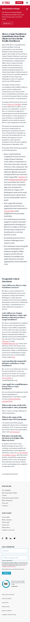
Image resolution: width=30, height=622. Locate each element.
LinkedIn (10, 538)
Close (27, 9)
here (13, 357)
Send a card (5, 525)
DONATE (19, 2)
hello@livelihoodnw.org (17, 180)
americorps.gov (15, 432)
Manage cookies (6, 606)
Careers (4, 495)
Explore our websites (7, 610)
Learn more (14, 586)
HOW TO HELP (6, 513)
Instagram (6, 538)
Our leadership (6, 490)
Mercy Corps (6, 2)
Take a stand (5, 522)
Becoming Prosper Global (9, 493)
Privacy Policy (5, 602)
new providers (9, 211)
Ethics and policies (7, 500)
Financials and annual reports (10, 498)
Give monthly (6, 517)
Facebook (2, 538)
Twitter (14, 538)
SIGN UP (6, 573)
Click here (22, 177)
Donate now (6, 23)
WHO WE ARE (6, 486)
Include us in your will (8, 530)
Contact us (5, 506)
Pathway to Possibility (14, 104)
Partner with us (6, 527)
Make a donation (7, 520)
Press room (5, 503)
